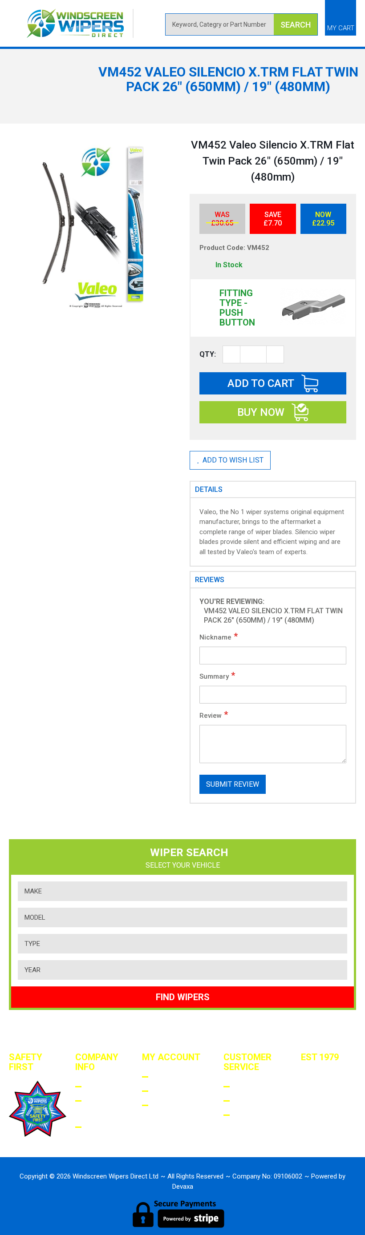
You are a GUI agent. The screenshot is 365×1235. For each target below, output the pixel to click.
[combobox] (241, 24)
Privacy (102, 1127)
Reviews (209, 579)
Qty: (207, 354)
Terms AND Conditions (109, 1107)
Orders (167, 1091)
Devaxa (182, 1187)
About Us (104, 1086)
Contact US (253, 1121)
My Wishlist (178, 1105)
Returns (252, 1101)
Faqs (244, 1086)
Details (209, 489)
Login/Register (184, 1077)
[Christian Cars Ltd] (318, 1115)
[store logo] (80, 23)
